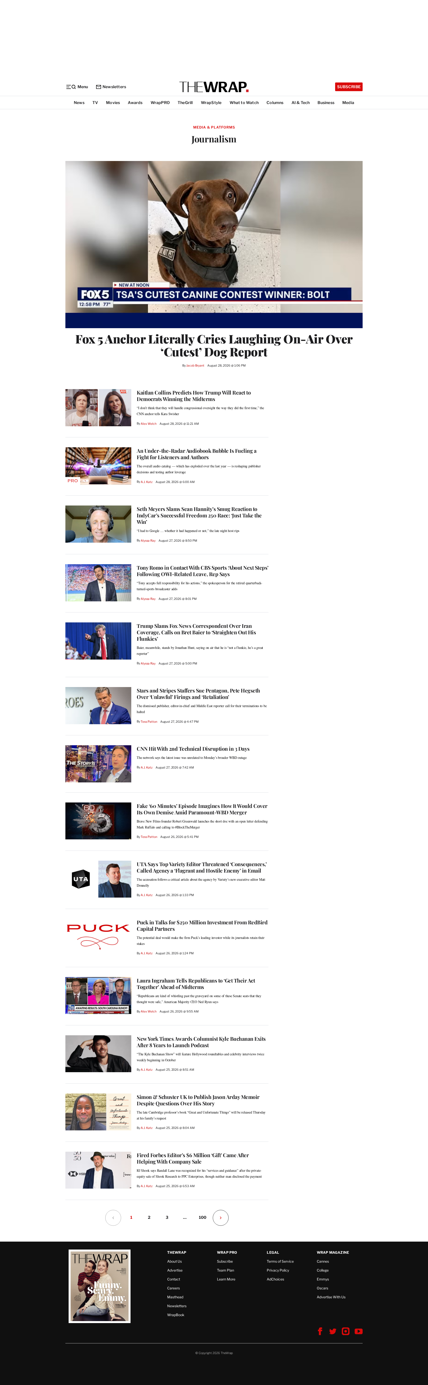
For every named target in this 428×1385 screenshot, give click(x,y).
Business (326, 102)
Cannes (323, 1261)
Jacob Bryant (195, 365)
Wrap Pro (227, 1252)
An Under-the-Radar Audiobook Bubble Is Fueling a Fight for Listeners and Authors (196, 453)
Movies (113, 102)
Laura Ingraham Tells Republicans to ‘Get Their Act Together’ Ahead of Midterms (196, 983)
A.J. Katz (147, 482)
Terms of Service (280, 1261)
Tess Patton (149, 721)
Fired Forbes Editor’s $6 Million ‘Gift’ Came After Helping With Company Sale (193, 1158)
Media (348, 102)
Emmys (323, 1279)
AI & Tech (301, 102)
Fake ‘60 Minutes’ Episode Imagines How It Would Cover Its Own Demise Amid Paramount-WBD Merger (202, 808)
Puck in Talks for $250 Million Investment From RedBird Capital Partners (202, 925)
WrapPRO (160, 102)
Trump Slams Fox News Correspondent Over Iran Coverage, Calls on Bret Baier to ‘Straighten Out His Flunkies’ (196, 632)
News (79, 102)
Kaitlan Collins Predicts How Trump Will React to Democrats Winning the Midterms (194, 395)
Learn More (226, 1279)
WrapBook (175, 1315)
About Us (174, 1261)
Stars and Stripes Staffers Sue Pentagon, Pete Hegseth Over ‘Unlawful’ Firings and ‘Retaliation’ (198, 693)
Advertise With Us (331, 1297)
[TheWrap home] (214, 87)
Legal (273, 1252)
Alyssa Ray (148, 540)
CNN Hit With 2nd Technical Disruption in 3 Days (193, 748)
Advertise (175, 1270)
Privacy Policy (278, 1270)
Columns (275, 102)
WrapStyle (211, 102)
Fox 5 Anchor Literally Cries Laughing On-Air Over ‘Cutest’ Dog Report (214, 345)
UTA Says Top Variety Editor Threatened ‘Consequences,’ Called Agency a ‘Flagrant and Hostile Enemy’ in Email (202, 867)
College (323, 1270)
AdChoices (275, 1279)
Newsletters (114, 86)
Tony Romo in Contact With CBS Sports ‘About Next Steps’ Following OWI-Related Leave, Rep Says (202, 570)
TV (95, 102)
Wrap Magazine (333, 1252)
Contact (173, 1279)
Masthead (175, 1297)
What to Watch (244, 102)
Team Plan (225, 1270)
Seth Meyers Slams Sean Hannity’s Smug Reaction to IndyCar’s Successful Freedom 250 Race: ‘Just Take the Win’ (199, 515)
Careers (173, 1288)
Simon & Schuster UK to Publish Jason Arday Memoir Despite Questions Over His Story (198, 1099)
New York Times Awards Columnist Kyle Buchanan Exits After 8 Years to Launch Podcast (201, 1041)
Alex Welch (149, 424)
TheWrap (176, 1252)
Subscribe (349, 86)
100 (202, 1217)
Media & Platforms (214, 127)
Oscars (322, 1288)
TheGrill (185, 102)
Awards (135, 102)
